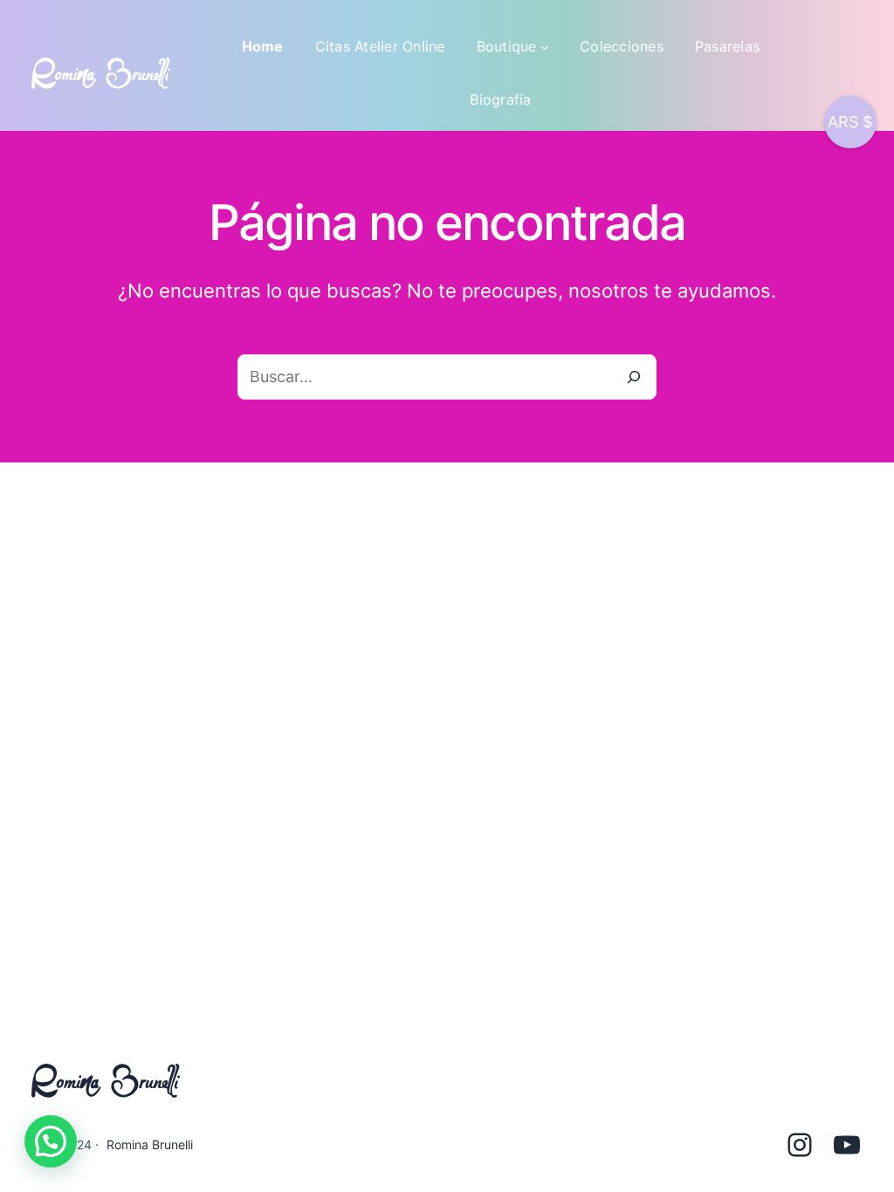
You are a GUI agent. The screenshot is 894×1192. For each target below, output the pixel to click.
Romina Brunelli (150, 1144)
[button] (50, 1141)
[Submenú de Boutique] (544, 47)
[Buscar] (633, 377)
